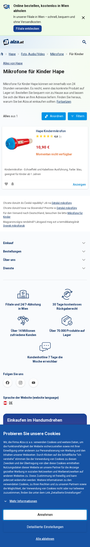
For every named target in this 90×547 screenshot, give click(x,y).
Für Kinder (76, 54)
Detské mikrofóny (67, 208)
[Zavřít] (83, 17)
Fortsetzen (64, 101)
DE (11, 403)
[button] (45, 243)
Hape (12, 54)
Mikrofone (57, 54)
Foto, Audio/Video (33, 54)
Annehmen (45, 515)
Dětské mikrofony (62, 203)
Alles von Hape (13, 63)
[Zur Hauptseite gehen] (13, 42)
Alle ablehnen (45, 538)
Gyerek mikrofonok (14, 225)
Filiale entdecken (27, 28)
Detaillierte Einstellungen (45, 527)
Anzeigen (79, 184)
